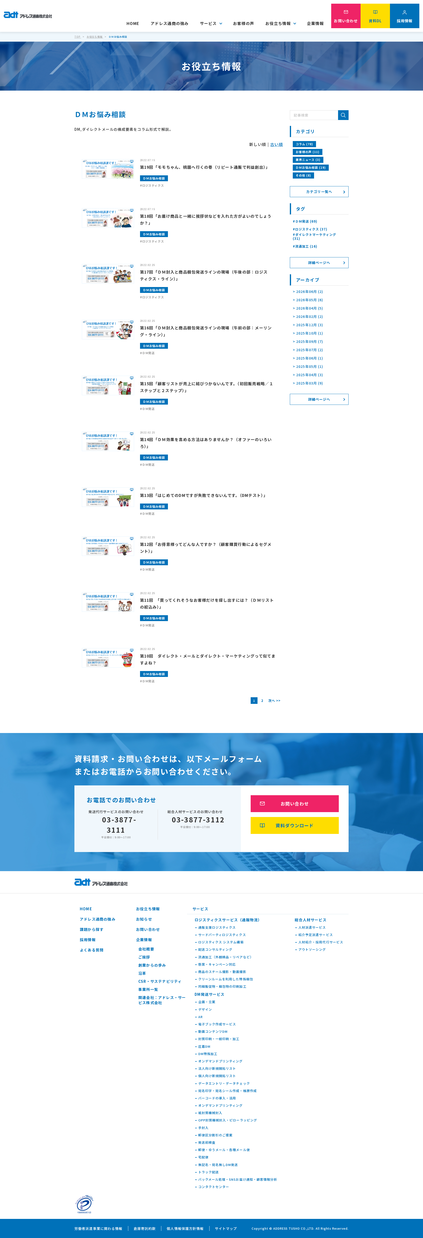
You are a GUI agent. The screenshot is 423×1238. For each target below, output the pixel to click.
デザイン (205, 1009)
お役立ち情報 (278, 23)
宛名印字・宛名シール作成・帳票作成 (227, 1091)
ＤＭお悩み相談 (154, 178)
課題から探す (92, 929)
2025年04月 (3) (309, 374)
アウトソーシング (312, 949)
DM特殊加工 (207, 1054)
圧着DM (204, 1046)
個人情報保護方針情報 (185, 1228)
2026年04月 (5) (309, 308)
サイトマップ (226, 1228)
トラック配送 (208, 1172)
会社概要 (146, 948)
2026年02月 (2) (309, 316)
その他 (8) (303, 175)
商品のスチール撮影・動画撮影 (222, 972)
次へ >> (274, 700)
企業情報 (315, 23)
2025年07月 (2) (309, 349)
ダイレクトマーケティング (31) (314, 236)
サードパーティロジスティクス (222, 935)
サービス (208, 23)
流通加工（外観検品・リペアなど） (225, 957)
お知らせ (144, 919)
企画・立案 (206, 1002)
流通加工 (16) (306, 246)
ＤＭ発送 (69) (306, 221)
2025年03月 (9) (309, 383)
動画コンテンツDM (213, 1031)
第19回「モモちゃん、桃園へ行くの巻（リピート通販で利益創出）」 (205, 167)
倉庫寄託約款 (145, 1228)
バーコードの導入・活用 (217, 1098)
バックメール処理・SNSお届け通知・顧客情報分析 (237, 1179)
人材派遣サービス (312, 927)
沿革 (142, 973)
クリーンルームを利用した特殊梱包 (225, 979)
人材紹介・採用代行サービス (320, 942)
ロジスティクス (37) (311, 229)
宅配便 (203, 1157)
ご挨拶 (144, 957)
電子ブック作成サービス (217, 1024)
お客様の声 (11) (307, 152)
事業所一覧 (148, 989)
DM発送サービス (210, 994)
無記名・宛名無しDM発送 (218, 1165)
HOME (133, 23)
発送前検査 (206, 1142)
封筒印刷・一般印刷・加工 (218, 1039)
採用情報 (88, 939)
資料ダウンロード (295, 825)
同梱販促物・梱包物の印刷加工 (222, 986)
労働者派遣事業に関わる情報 (98, 1228)
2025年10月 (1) (309, 333)
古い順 (276, 144)
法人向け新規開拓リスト (217, 1068)
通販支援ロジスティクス (217, 927)
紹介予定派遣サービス (315, 935)
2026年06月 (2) (309, 291)
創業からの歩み (152, 965)
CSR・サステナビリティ (160, 981)
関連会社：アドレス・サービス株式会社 (162, 1000)
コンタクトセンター (213, 1187)
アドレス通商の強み (170, 23)
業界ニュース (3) (308, 159)
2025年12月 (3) (309, 324)
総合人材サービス (311, 919)
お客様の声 (243, 23)
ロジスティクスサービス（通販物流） (228, 919)
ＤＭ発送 (148, 353)
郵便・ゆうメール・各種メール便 (224, 1150)
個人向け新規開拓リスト (217, 1076)
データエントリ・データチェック (224, 1083)
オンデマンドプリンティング (220, 1061)
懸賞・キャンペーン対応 (217, 964)
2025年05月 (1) (309, 366)
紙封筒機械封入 (210, 1113)
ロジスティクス (153, 185)
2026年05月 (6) (309, 299)
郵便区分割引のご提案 (215, 1135)
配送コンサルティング (215, 949)
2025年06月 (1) (309, 358)
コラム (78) (304, 144)
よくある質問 (92, 949)
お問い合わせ (295, 803)
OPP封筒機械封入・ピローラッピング (227, 1120)
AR (200, 1017)
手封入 (203, 1128)
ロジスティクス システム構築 (221, 942)
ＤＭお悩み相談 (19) (311, 167)
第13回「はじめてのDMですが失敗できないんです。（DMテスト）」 (204, 495)
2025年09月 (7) (309, 341)
